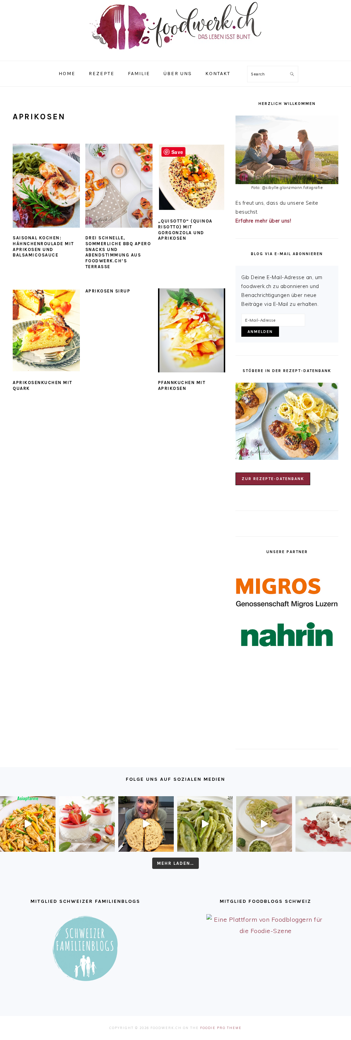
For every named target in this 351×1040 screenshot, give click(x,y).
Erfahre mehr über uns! (263, 221)
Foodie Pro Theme (221, 1028)
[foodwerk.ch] (175, 53)
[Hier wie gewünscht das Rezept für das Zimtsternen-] (323, 824)
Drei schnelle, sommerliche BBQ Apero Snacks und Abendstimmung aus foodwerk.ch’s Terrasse (118, 252)
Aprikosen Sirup (108, 291)
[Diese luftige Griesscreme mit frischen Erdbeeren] (86, 824)
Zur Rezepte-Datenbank (273, 478)
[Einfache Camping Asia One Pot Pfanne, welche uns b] (28, 824)
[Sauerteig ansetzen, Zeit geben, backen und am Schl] (146, 824)
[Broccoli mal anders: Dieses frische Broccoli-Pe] (264, 824)
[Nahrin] (286, 634)
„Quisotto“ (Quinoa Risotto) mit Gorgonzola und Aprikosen (185, 229)
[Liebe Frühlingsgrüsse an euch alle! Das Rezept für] (205, 824)
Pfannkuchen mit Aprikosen (182, 385)
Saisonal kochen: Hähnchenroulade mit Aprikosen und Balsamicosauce (43, 246)
